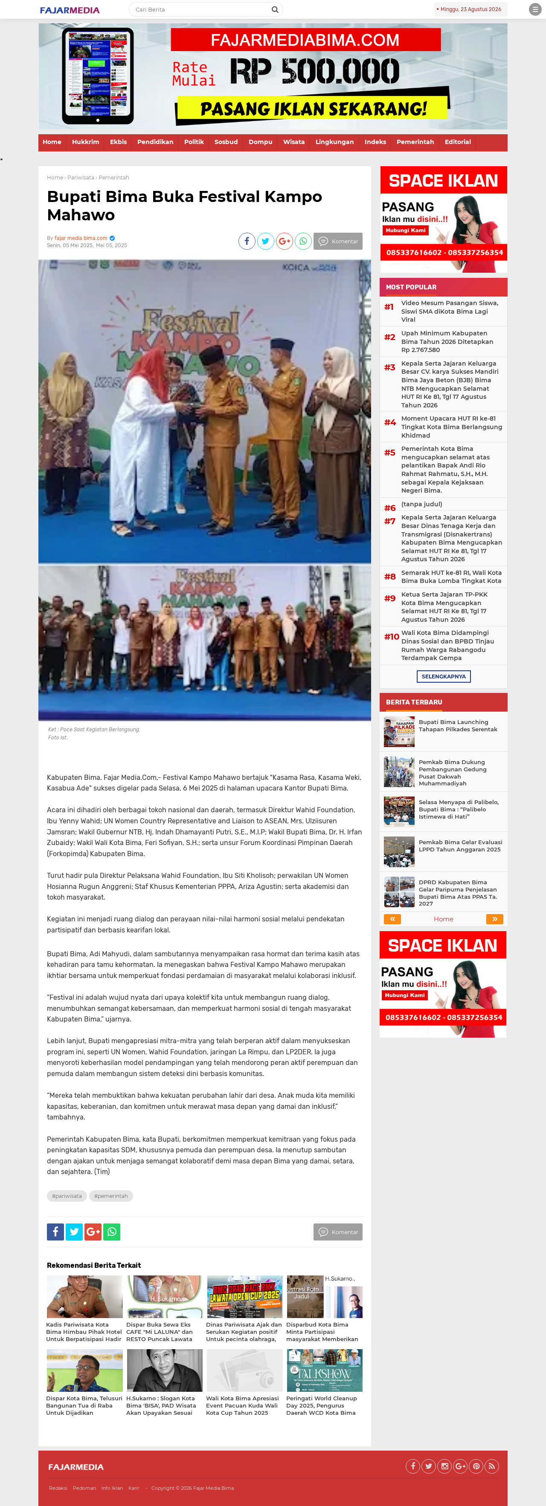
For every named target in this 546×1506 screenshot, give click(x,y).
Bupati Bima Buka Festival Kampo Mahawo (184, 205)
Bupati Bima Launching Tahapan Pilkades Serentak (458, 725)
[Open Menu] (535, 9)
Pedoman (84, 1488)
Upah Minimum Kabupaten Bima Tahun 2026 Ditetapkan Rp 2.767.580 (447, 341)
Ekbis (118, 142)
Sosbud (226, 142)
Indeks (375, 142)
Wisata (294, 142)
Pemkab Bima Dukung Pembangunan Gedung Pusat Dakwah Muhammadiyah (453, 773)
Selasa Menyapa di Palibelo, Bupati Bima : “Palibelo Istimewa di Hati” (459, 809)
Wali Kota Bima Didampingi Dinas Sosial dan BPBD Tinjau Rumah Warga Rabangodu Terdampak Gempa (447, 645)
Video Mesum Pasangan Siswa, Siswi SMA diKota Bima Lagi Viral (449, 311)
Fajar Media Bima (213, 1488)
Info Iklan (112, 1488)
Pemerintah (415, 142)
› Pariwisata (79, 177)
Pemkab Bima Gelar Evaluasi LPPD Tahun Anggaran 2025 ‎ (460, 846)
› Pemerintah (112, 177)
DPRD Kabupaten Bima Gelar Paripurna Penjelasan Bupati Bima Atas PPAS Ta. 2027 (458, 893)
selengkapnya (444, 676)
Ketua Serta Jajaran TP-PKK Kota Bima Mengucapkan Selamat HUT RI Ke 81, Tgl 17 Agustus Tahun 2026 (444, 607)
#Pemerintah (111, 1196)
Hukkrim (85, 142)
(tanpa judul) (421, 504)
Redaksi (58, 1488)
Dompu (261, 142)
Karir (133, 1488)
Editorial (458, 142)
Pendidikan (155, 142)
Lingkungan (335, 142)
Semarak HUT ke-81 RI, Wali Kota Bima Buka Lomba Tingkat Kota (451, 577)
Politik (194, 142)
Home (52, 142)
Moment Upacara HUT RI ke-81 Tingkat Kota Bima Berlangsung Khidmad (451, 427)
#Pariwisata (67, 1196)
